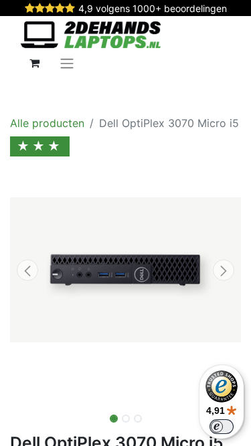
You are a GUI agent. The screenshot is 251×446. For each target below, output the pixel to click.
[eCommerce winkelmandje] (34, 62)
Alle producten (47, 123)
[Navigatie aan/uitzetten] (67, 63)
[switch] (222, 426)
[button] (27, 270)
